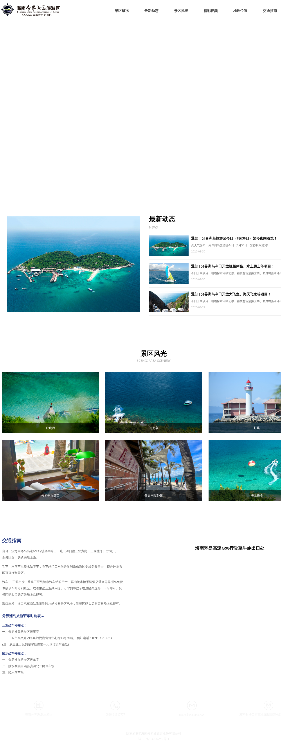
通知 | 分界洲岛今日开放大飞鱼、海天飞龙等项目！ (194, 276)
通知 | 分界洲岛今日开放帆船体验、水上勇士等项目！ (196, 252)
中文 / (268, 10)
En (276, 10)
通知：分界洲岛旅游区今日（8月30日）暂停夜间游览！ (197, 227)
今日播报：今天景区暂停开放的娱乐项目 (82, 183)
